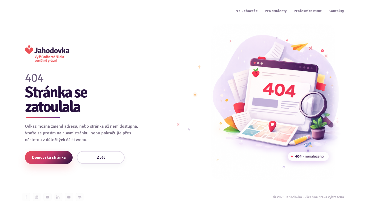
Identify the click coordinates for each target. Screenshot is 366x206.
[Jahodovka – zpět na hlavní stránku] (47, 53)
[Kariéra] (69, 197)
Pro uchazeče (246, 11)
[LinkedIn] (58, 197)
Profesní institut (308, 11)
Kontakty (336, 11)
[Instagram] (37, 197)
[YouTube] (47, 197)
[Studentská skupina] (80, 197)
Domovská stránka (49, 157)
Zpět (101, 157)
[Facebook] (26, 197)
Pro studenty (276, 11)
